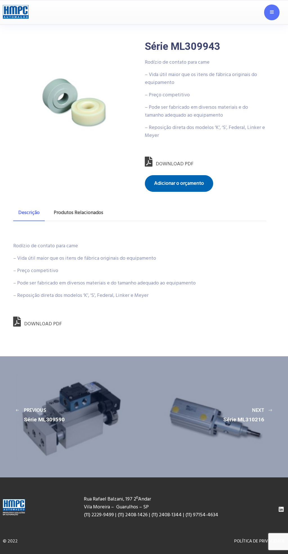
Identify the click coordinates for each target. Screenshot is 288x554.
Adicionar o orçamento (179, 183)
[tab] (29, 213)
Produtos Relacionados (78, 213)
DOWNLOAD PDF (173, 164)
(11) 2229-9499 (99, 515)
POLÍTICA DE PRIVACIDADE (259, 541)
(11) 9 (190, 515)
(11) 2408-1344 (167, 515)
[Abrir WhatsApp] (274, 537)
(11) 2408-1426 (133, 515)
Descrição (29, 213)
